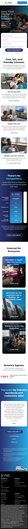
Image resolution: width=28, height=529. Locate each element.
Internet (17, 480)
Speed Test (17, 503)
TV (1, 484)
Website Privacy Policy (17, 521)
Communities (4, 489)
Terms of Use (6, 525)
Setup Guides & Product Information (20, 501)
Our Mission (3, 495)
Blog (2, 500)
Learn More (14, 132)
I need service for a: (6, 47)
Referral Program (5, 491)
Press (14, 439)
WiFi (2, 485)
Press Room (4, 499)
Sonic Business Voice (19, 482)
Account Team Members (20, 486)
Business (20, 47)
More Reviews (14, 436)
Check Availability (22, 2)
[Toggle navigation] (3, 2)
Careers (3, 504)
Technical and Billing (19, 495)
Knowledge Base (19, 497)
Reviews (3, 502)
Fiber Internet (4, 480)
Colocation (17, 484)
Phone (2, 482)
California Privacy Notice (10, 522)
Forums (17, 499)
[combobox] (14, 35)
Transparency (4, 497)
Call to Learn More (15, 163)
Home (14, 47)
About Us (14, 442)
